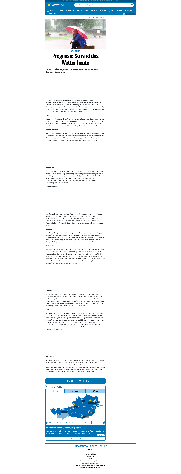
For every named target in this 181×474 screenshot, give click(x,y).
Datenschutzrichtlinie (90, 454)
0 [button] (75, 423)
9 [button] (97, 423)
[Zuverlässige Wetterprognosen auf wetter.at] (58, 5)
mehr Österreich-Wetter (74, 439)
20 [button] (63, 423)
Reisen (103, 0)
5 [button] (87, 423)
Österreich (75, 0)
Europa (79, 11)
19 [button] (60, 423)
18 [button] (57, 423)
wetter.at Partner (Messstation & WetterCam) (90, 465)
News (86, 11)
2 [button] (80, 423)
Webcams (103, 11)
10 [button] (100, 423)
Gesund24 (93, 0)
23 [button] (72, 423)
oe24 (64, 0)
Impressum (90, 452)
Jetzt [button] (49, 423)
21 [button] (66, 423)
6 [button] (90, 423)
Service (111, 11)
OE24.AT (60, 11)
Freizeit (94, 11)
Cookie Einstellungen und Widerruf (90, 468)
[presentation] (46, 422)
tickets (108, 0)
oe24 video (69, 0)
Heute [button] (55, 391)
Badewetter (129, 11)
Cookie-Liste (90, 456)
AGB (90, 458)
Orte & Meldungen (130, 14)
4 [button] (85, 423)
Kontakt (90, 449)
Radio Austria (114, 0)
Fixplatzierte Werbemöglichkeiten (90, 461)
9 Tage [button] (95, 391)
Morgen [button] (75, 391)
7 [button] (92, 423)
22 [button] (69, 423)
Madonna (87, 0)
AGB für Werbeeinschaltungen (90, 463)
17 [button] (54, 423)
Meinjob (99, 0)
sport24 (81, 0)
